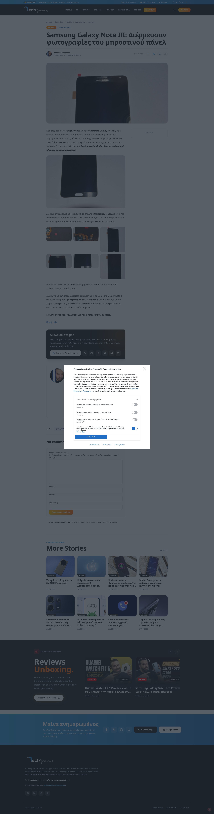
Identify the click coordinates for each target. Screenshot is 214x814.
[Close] (145, 369)
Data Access (107, 445)
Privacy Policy (119, 445)
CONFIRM (91, 437)
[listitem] (107, 399)
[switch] (135, 404)
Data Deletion (94, 445)
